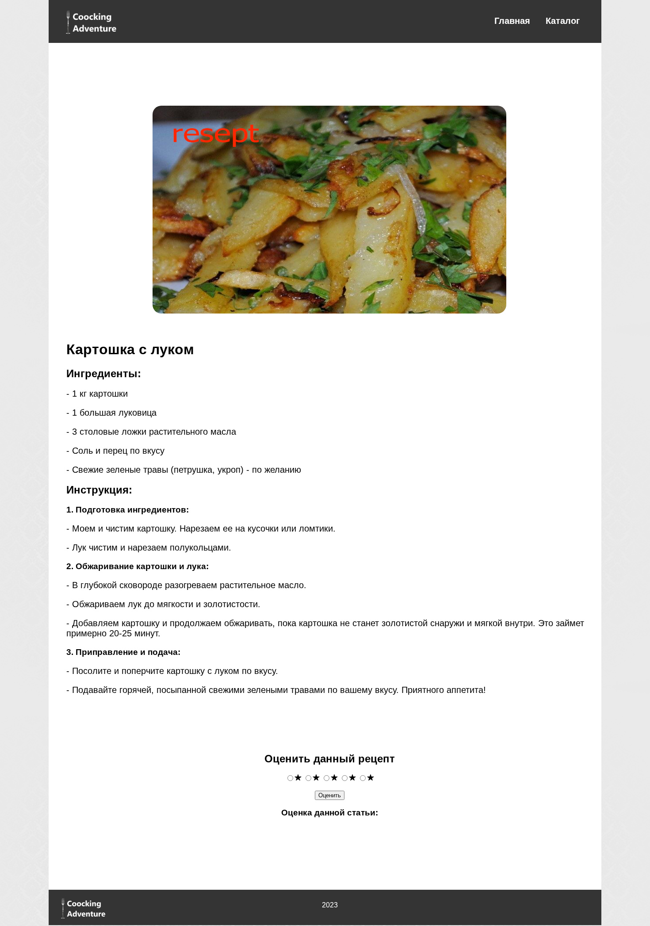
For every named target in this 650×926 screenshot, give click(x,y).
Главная (512, 21)
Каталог (563, 21)
